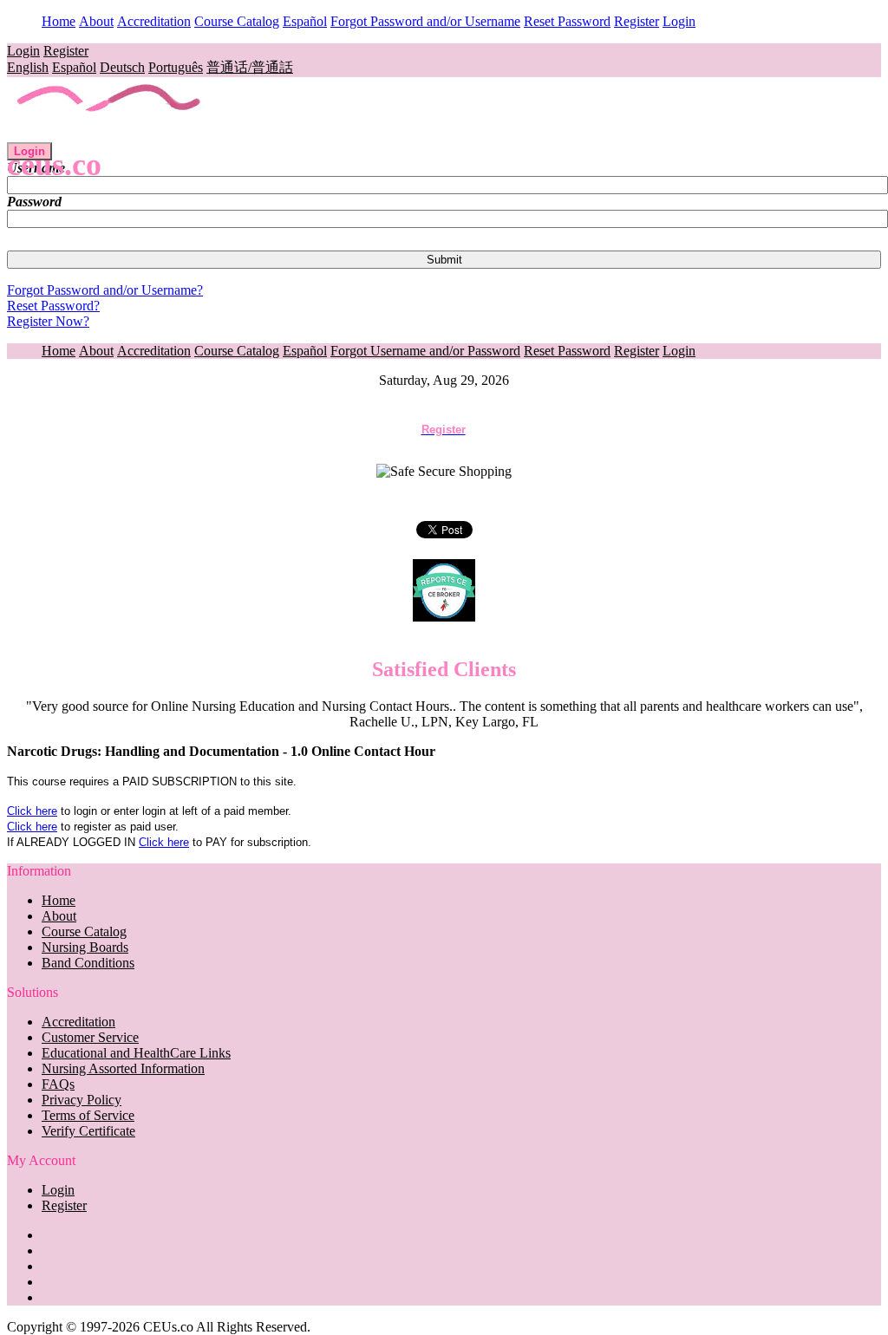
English (28, 67)
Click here (32, 810)
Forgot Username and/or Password (425, 350)
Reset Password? (53, 305)
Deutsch (122, 67)
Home (58, 21)
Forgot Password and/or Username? (105, 290)
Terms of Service (88, 1115)
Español (305, 21)
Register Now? (48, 321)
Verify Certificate (88, 1130)
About (96, 21)
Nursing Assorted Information (123, 1068)
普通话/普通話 (249, 67)
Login (679, 21)
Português (175, 67)
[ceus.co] (109, 134)
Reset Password (567, 21)
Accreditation (154, 21)
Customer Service (90, 1037)
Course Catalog (236, 21)
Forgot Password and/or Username (425, 21)
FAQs (58, 1084)
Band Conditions (88, 962)
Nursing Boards (85, 947)
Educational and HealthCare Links (136, 1052)
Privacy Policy (81, 1099)
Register (636, 21)
